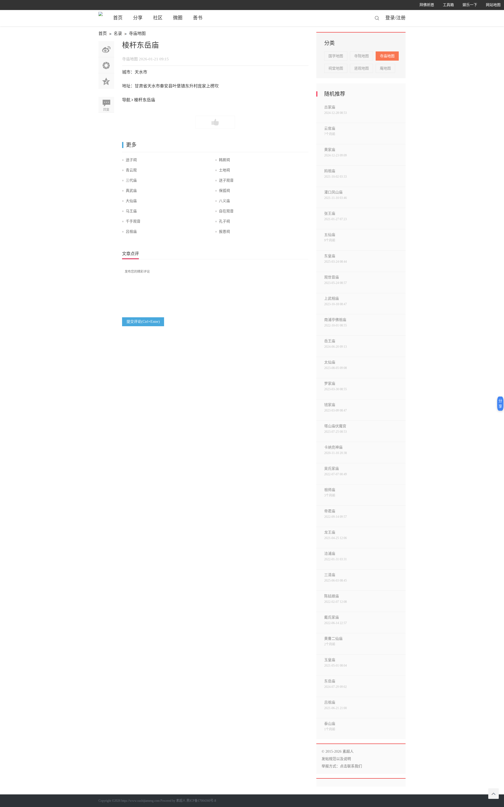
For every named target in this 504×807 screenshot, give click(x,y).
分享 (138, 17)
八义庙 (224, 201)
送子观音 (226, 180)
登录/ (390, 17)
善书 (197, 17)
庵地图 (385, 68)
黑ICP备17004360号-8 (201, 801)
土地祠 (224, 170)
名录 (115, 34)
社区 (157, 17)
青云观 (131, 170)
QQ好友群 (106, 81)
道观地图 (361, 68)
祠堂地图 (335, 68)
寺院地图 (361, 56)
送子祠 (131, 160)
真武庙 (131, 191)
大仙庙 (131, 201)
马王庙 (131, 211)
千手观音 (133, 221)
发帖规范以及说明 (336, 759)
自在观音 (226, 211)
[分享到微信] (106, 65)
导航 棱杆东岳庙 (138, 100)
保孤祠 (224, 191)
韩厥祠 (224, 160)
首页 (118, 17)
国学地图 (335, 56)
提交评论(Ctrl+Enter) (143, 322)
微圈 (177, 17)
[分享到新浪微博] (106, 49)
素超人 (181, 801)
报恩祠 (224, 232)
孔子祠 (224, 221)
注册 (401, 17)
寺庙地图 (134, 34)
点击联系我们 (351, 766)
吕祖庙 (131, 232)
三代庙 (131, 180)
